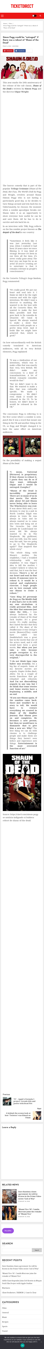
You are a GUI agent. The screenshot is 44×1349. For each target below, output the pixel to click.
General (5, 1312)
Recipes (5, 1322)
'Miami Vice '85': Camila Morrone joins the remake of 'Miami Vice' (29, 1211)
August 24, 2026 (25, 1201)
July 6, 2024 (7, 46)
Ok (22, 1345)
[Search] (40, 16)
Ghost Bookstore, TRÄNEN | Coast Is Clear (19, 1292)
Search (7, 1243)
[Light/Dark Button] (34, 16)
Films (4, 1308)
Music (4, 1317)
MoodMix (8, 1230)
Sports (4, 1326)
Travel (4, 1331)
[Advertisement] (22, 116)
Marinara (6, 1288)
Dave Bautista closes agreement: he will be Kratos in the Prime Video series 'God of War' (29, 1195)
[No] (41, 1342)
